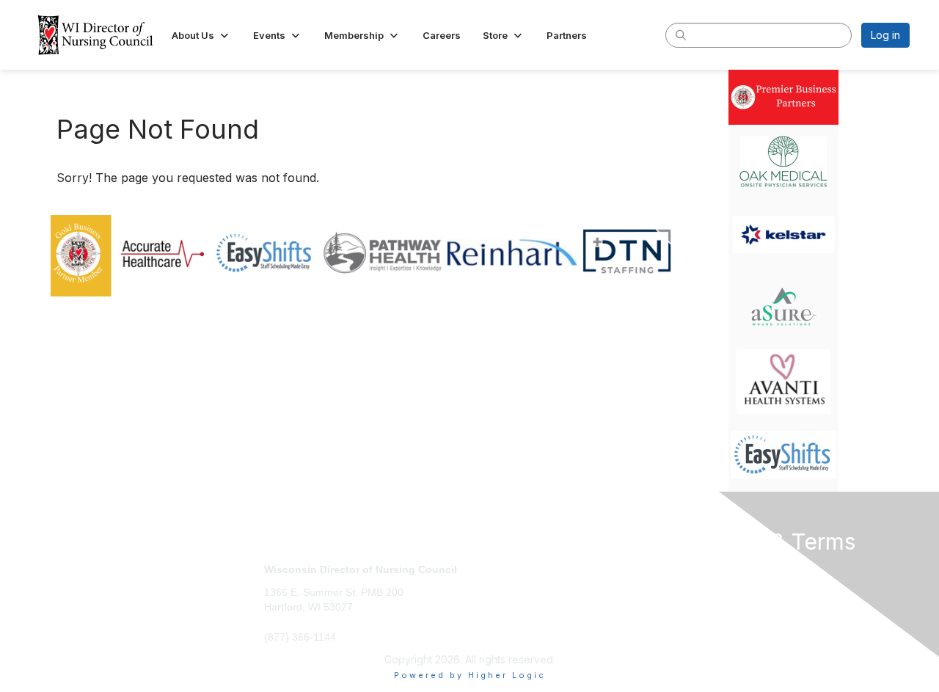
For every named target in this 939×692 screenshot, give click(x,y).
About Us (709, 569)
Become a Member (521, 569)
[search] (680, 34)
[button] (201, 35)
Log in (885, 35)
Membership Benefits (526, 584)
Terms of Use (720, 584)
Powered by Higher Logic (470, 675)
